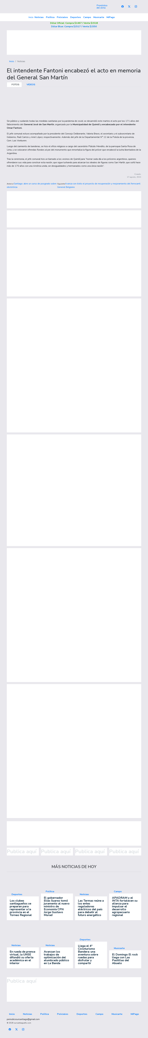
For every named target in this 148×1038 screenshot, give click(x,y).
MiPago (111, 17)
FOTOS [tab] (15, 84)
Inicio (30, 17)
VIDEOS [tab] (30, 84)
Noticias (39, 17)
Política (50, 17)
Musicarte (98, 17)
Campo (87, 17)
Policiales (62, 17)
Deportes (75, 17)
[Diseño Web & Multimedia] (74, 1036)
